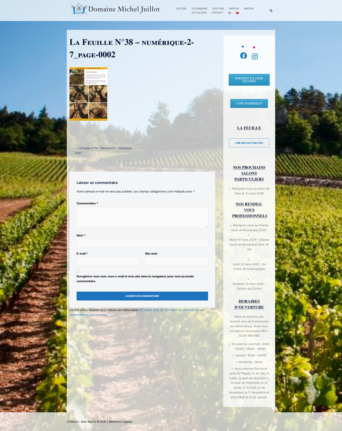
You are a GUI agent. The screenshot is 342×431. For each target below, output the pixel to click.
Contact (217, 12)
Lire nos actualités (249, 142)
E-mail (82, 253)
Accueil (181, 8)
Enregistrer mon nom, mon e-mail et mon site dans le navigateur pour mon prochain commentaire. (135, 279)
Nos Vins (218, 8)
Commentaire (87, 203)
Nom (81, 235)
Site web (151, 253)
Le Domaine (200, 8)
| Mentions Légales (119, 421)
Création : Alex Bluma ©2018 (86, 421)
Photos (234, 8)
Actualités (199, 12)
